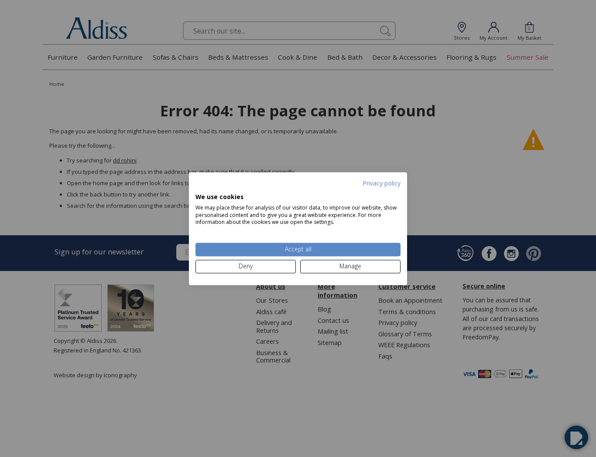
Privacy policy (382, 183)
